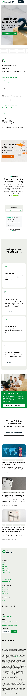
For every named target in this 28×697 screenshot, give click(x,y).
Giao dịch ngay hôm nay (10, 33)
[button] (25, 1)
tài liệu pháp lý (18, 656)
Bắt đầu (20, 1)
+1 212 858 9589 (7, 616)
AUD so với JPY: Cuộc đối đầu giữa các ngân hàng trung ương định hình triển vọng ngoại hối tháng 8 (13, 529)
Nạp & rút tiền (5, 591)
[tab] (14, 207)
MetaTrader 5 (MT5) (6, 581)
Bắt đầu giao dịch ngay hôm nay (14, 405)
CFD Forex (4, 562)
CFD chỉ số (4, 566)
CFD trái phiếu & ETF (6, 572)
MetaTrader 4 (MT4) (6, 579)
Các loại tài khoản (6, 587)
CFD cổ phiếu (5, 564)
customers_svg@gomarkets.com (9, 621)
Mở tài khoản (5, 593)
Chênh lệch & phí (5, 589)
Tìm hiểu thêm (8, 156)
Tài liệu (3, 600)
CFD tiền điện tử (5, 570)
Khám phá (9, 284)
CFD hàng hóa (5, 568)
